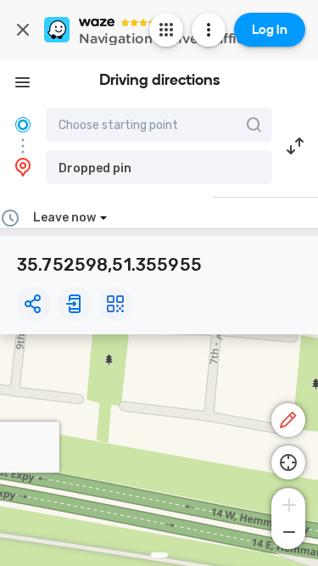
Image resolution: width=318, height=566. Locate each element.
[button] (159, 167)
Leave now (64, 217)
